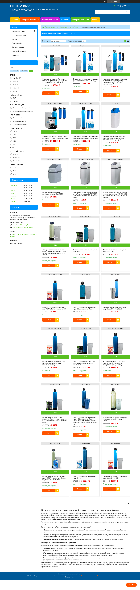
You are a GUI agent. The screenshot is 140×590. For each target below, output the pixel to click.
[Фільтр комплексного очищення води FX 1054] (85, 457)
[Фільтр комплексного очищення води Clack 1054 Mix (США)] (115, 288)
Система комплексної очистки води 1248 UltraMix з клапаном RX (54, 308)
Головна (15, 20)
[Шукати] (127, 12)
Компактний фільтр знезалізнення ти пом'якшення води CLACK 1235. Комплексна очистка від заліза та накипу (115, 195)
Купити (49, 93)
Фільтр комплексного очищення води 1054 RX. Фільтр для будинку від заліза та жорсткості (54, 478)
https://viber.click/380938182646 (22, 227)
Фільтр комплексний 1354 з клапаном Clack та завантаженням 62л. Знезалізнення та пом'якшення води (54, 420)
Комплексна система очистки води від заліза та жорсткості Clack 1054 (85, 137)
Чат (133, 585)
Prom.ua (79, 574)
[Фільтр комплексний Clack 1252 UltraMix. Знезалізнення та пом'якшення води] (55, 342)
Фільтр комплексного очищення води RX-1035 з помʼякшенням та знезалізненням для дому (114, 138)
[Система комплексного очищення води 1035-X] (85, 231)
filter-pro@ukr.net (17, 222)
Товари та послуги (28, 20)
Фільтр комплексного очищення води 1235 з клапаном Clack (84, 308)
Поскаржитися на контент (88, 576)
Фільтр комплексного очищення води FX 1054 (84, 477)
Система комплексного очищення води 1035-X (85, 250)
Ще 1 (13, 147)
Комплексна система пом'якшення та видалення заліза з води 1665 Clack (115, 419)
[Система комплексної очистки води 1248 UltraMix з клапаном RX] (55, 288)
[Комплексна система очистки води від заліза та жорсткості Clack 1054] (85, 117)
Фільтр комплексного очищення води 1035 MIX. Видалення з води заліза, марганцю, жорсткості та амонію (54, 252)
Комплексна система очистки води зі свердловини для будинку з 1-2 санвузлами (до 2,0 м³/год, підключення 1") (115, 81)
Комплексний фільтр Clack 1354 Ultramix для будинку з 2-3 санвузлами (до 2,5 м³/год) (114, 363)
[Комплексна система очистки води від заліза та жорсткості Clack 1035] (55, 117)
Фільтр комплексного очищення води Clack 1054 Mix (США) (114, 308)
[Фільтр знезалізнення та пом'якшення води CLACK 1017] (55, 173)
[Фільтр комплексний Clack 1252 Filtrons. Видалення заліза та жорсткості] (85, 342)
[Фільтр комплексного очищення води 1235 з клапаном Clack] (85, 288)
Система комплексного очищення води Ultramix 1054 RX (115, 477)
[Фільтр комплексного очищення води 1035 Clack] (115, 231)
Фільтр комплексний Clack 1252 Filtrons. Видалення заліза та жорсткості (84, 363)
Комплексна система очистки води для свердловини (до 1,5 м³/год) (85, 80)
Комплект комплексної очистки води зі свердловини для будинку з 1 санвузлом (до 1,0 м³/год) (54, 80)
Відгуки (95, 20)
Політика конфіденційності (105, 576)
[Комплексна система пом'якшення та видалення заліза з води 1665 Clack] (115, 398)
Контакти (65, 20)
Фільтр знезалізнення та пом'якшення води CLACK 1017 (53, 193)
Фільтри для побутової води (68, 27)
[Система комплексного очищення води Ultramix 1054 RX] (115, 457)
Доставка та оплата (50, 20)
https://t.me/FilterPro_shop (21, 225)
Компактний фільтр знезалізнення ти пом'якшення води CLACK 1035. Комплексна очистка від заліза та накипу (85, 195)
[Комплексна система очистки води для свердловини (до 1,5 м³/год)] (85, 60)
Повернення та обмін (80, 20)
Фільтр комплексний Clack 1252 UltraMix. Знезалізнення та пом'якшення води (53, 363)
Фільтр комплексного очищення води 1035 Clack (114, 250)
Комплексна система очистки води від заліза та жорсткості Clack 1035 (55, 137)
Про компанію (17, 43)
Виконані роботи (18, 47)
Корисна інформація (19, 51)
